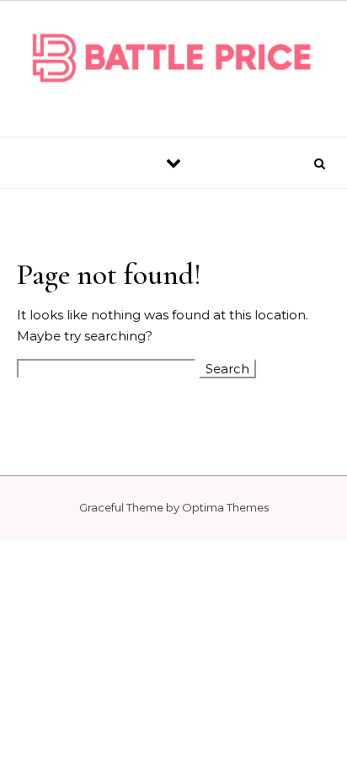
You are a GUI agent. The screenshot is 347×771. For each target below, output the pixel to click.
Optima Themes (225, 507)
